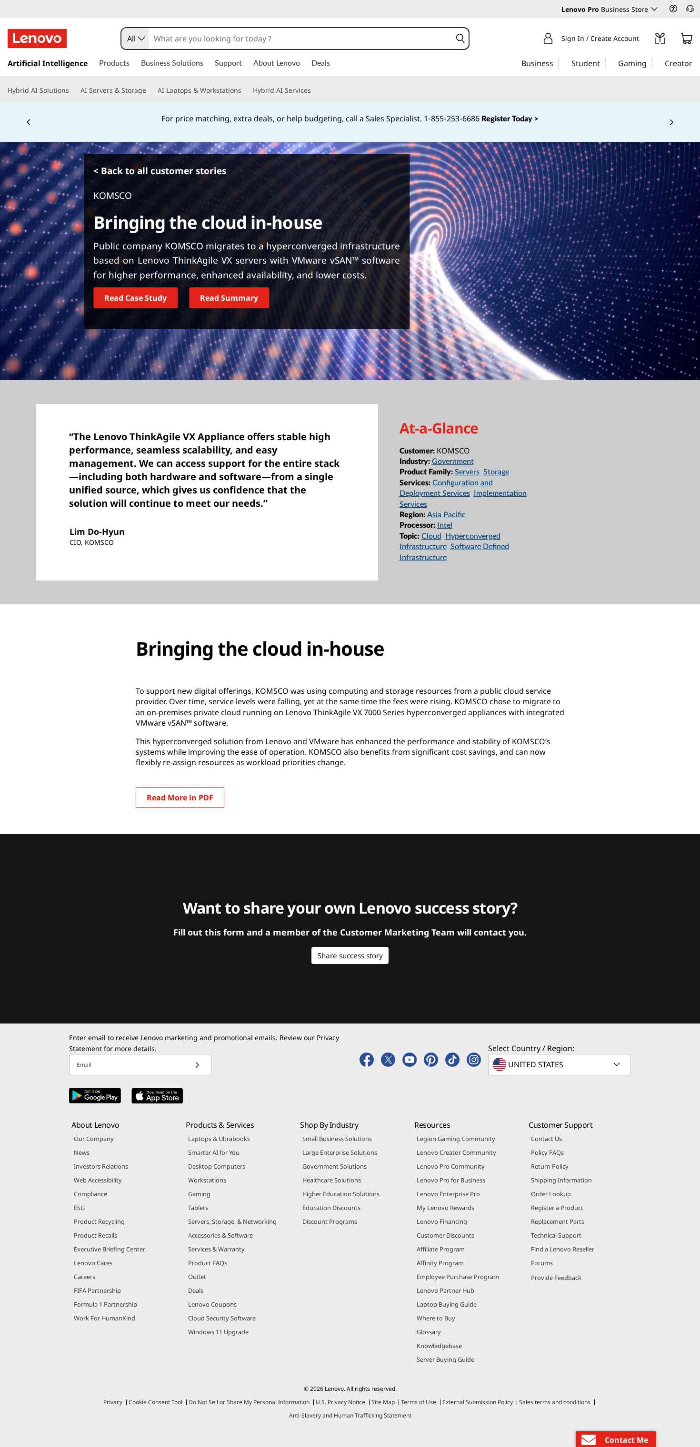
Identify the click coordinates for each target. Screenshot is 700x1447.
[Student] (603, 63)
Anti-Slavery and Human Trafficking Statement (350, 1415)
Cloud (431, 536)
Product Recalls (95, 1235)
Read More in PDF (180, 797)
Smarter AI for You (214, 1152)
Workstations (207, 1180)
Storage (496, 472)
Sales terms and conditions (554, 1402)
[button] (673, 8)
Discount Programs (329, 1221)
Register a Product (557, 1207)
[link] (660, 40)
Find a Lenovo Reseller (562, 1249)
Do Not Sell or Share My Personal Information (249, 1402)
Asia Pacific (446, 515)
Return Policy (550, 1166)
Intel (444, 525)
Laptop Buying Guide (447, 1304)
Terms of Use (418, 1402)
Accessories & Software (220, 1235)
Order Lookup (551, 1194)
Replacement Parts (557, 1221)
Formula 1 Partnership (105, 1304)
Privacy (112, 1402)
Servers (467, 472)
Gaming (199, 1194)
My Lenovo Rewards (445, 1207)
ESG (79, 1207)
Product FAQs (207, 1263)
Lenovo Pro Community (451, 1166)
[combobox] (135, 38)
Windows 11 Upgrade (218, 1332)
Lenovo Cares (93, 1263)
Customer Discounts (445, 1235)
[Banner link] (350, 119)
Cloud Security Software (222, 1318)
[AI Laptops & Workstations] (245, 90)
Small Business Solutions (337, 1138)
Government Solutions (334, 1166)
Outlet (197, 1276)
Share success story (350, 955)
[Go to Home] (37, 38)
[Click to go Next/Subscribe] (197, 1064)
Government (453, 461)
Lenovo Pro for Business (451, 1180)
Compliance (90, 1194)
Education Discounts (331, 1207)
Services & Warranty (216, 1249)
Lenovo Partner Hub (445, 1290)
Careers (84, 1276)
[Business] (556, 63)
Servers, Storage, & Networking (232, 1221)
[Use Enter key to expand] (645, 40)
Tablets (198, 1207)
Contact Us (546, 1138)
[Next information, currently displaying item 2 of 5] (671, 122)
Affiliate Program (441, 1249)
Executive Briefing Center (109, 1249)
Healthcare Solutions (331, 1180)
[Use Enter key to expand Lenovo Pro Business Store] (654, 9)
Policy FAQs (547, 1152)
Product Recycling (99, 1221)
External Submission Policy (477, 1402)
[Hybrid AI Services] (315, 90)
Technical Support (556, 1235)
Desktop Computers (216, 1166)
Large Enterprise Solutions (339, 1152)
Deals (195, 1290)
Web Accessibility (98, 1180)
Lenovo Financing (442, 1221)
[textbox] (560, 1064)
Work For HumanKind (104, 1318)
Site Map (383, 1402)
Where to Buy (436, 1318)
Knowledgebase (439, 1345)
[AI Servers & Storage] (150, 90)
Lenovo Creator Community (456, 1152)
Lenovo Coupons (212, 1304)
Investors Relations (101, 1166)
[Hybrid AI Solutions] (73, 90)
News (82, 1152)
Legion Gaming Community (456, 1138)
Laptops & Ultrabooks (219, 1138)
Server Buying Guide (445, 1359)
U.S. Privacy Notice (340, 1402)
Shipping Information (561, 1180)
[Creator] (696, 63)
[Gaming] (649, 63)
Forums (542, 1263)
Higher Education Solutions (341, 1194)
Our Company (94, 1138)
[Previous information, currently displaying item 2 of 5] (28, 122)
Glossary (429, 1332)
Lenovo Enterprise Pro (448, 1194)
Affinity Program (440, 1263)
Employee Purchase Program (458, 1276)
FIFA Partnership (97, 1290)
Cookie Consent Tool (155, 1402)
